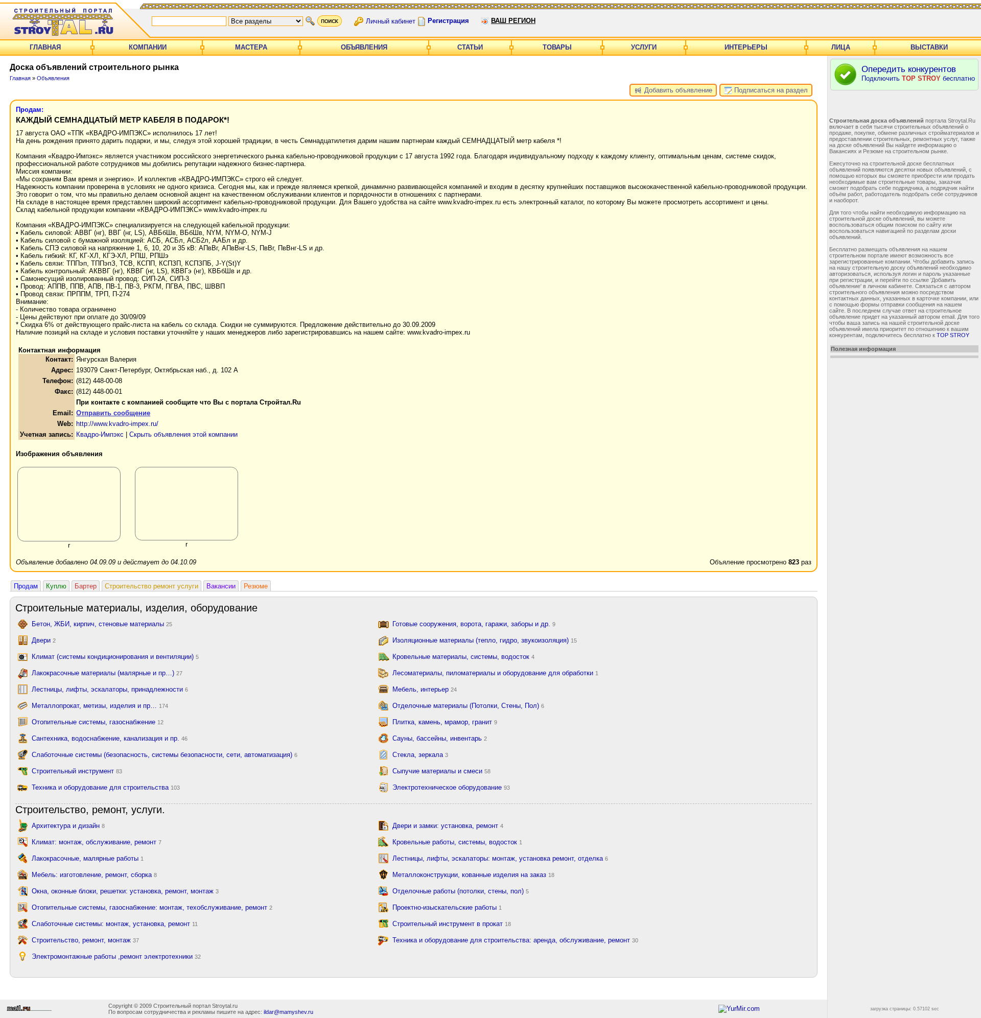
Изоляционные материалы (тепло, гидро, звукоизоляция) (484, 640)
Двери (44, 640)
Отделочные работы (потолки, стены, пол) (460, 891)
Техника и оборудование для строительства (106, 787)
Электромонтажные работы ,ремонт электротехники (116, 956)
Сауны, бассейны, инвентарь (439, 738)
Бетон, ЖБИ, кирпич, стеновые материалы (102, 624)
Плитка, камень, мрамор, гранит (444, 722)
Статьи (470, 47)
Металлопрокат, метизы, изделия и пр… (100, 705)
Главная (45, 47)
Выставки (929, 47)
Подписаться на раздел (770, 90)
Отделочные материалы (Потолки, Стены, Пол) (468, 705)
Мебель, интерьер (424, 689)
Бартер (86, 586)
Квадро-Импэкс (100, 434)
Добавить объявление (677, 90)
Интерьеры (746, 47)
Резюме (256, 586)
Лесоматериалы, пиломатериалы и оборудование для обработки (495, 673)
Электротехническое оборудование (451, 787)
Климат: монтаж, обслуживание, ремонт (96, 842)
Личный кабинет (390, 21)
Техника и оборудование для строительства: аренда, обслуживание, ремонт (515, 940)
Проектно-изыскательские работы (447, 907)
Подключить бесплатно (918, 73)
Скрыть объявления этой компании (183, 434)
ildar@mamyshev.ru (288, 1012)
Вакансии (221, 586)
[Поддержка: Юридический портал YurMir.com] (739, 1008)
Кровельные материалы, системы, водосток (463, 656)
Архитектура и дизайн (68, 826)
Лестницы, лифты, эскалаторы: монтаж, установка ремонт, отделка (500, 858)
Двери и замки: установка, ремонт (447, 826)
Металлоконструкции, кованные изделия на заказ (473, 875)
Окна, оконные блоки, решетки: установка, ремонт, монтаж (125, 891)
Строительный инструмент (77, 771)
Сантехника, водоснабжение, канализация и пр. (110, 738)
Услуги (644, 47)
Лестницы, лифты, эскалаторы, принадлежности (110, 689)
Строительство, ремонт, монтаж (85, 940)
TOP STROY (953, 335)
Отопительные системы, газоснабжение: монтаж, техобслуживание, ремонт (152, 907)
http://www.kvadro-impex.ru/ (117, 424)
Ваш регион (513, 21)
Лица (840, 47)
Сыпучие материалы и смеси (441, 771)
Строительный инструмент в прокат (451, 924)
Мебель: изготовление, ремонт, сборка (94, 875)
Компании (148, 47)
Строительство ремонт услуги (151, 586)
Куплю (56, 586)
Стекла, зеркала (420, 755)
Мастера (251, 47)
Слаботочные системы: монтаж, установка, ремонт (115, 924)
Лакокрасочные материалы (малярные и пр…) (107, 673)
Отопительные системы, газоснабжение (98, 722)
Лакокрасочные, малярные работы (88, 858)
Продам (26, 586)
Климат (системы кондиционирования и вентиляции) (115, 656)
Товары (557, 47)
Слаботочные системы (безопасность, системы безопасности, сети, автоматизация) (164, 755)
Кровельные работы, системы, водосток (457, 842)
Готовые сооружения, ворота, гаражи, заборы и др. (473, 624)
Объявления (364, 47)
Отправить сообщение (113, 413)
